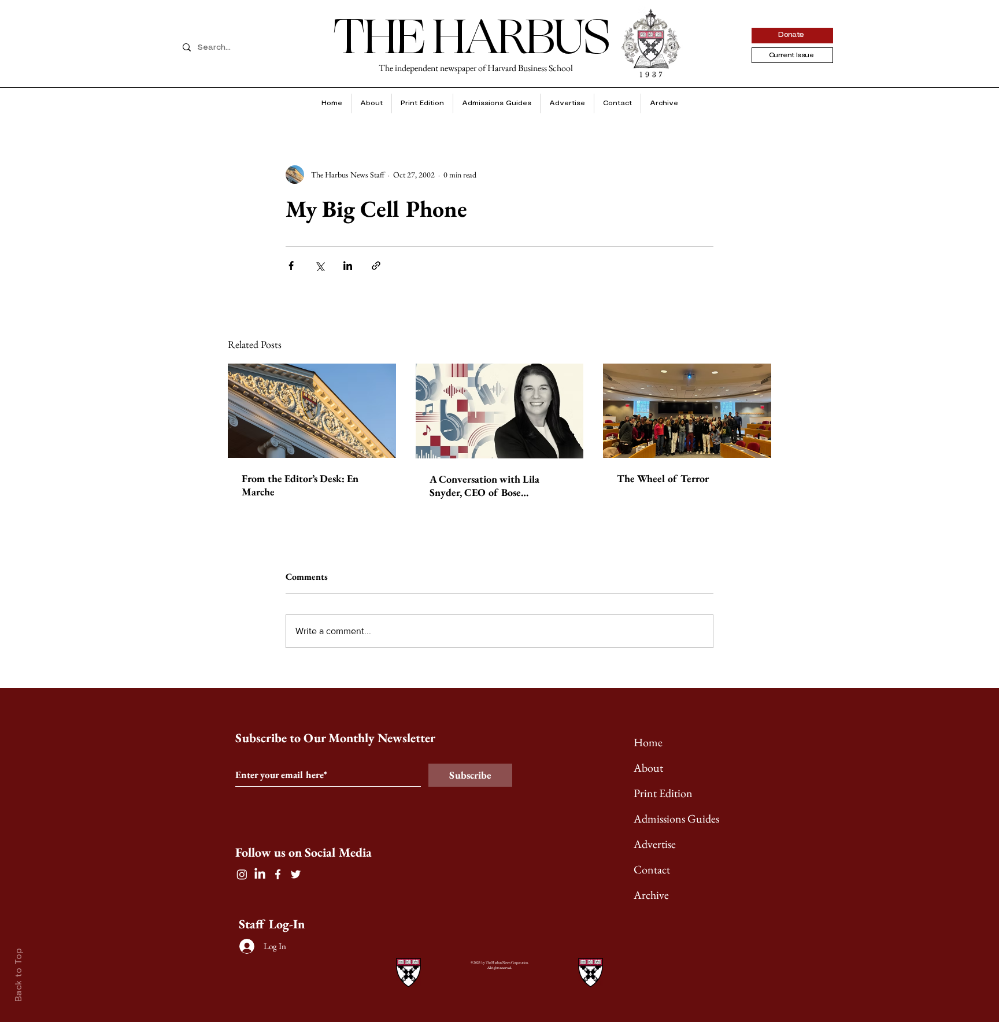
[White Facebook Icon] (277, 874)
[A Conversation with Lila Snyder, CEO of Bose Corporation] (500, 411)
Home (648, 742)
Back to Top (19, 975)
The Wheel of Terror (663, 478)
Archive (651, 894)
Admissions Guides (676, 818)
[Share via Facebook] (291, 265)
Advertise (655, 843)
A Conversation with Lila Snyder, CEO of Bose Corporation (484, 485)
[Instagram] (242, 874)
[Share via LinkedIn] (347, 265)
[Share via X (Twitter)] (319, 265)
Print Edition (663, 793)
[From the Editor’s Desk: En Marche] (312, 411)
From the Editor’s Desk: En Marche (300, 485)
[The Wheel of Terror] (687, 411)
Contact (652, 869)
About (648, 767)
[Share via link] (376, 265)
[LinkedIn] (260, 874)
